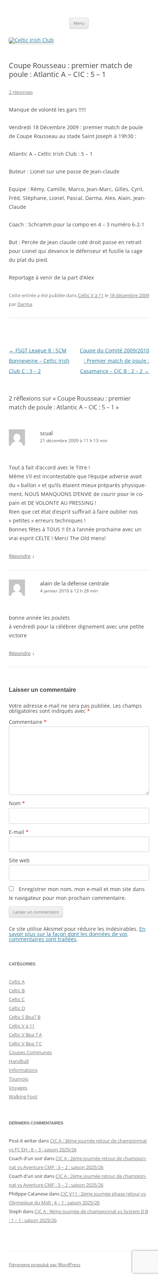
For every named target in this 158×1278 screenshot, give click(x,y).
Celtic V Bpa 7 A (25, 1034)
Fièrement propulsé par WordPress (44, 1264)
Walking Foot (23, 1096)
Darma (24, 304)
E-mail (19, 831)
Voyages (18, 1087)
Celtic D (17, 1008)
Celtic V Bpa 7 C (25, 1043)
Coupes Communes (30, 1052)
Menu (79, 23)
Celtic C (17, 999)
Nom (17, 803)
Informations (23, 1070)
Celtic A (17, 981)
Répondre (19, 556)
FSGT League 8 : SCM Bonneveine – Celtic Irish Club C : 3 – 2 (39, 360)
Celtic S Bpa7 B (24, 1017)
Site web (19, 860)
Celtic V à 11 (91, 295)
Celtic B (17, 990)
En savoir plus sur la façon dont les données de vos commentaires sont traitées (77, 934)
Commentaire (28, 721)
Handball (19, 1061)
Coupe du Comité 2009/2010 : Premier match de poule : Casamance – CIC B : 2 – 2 (114, 360)
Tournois (18, 1078)
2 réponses (21, 92)
